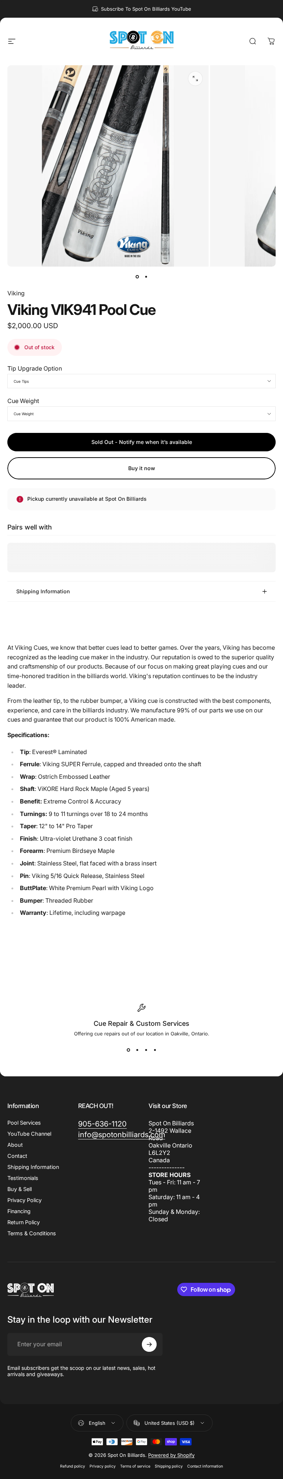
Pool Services (24, 1122)
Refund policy (72, 1466)
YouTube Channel (29, 1134)
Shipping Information (33, 1167)
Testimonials (22, 1178)
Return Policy (23, 1222)
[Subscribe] (149, 1344)
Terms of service (135, 1466)
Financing (19, 1211)
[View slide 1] (128, 1049)
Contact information (205, 1466)
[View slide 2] (137, 1049)
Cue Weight (23, 401)
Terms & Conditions (31, 1233)
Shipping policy (169, 1466)
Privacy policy (103, 1466)
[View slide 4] (154, 1049)
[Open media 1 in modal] (195, 78)
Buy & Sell (19, 1189)
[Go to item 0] (137, 276)
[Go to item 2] (146, 276)
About (15, 1145)
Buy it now (141, 468)
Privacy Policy (24, 1200)
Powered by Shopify (171, 1455)
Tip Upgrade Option (34, 368)
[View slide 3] (146, 1049)
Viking (16, 293)
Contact (17, 1156)
